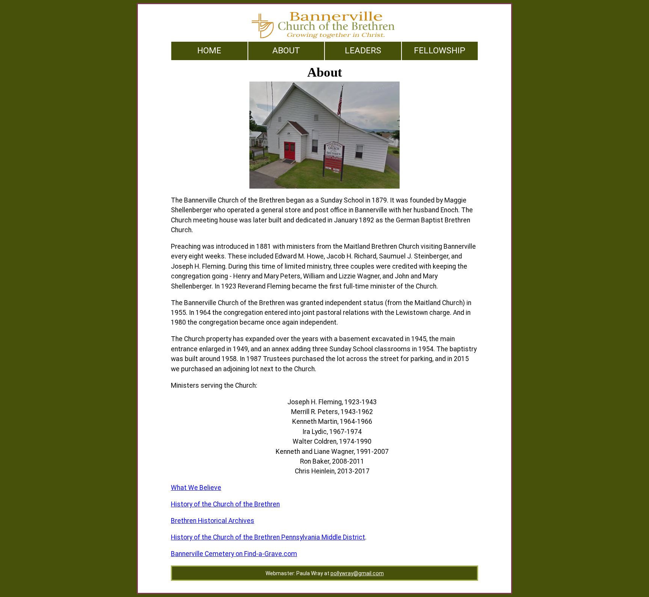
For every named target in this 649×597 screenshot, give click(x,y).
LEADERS (363, 50)
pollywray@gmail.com (357, 573)
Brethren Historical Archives (212, 520)
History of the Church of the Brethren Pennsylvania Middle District (268, 537)
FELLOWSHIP (439, 50)
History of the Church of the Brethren (225, 504)
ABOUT (286, 50)
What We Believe (196, 487)
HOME (209, 50)
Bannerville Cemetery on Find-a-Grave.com (234, 554)
